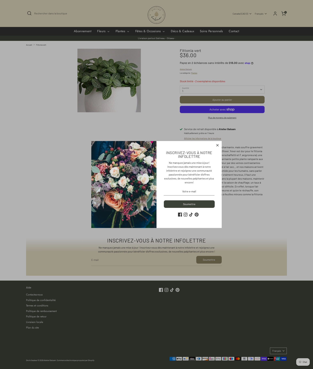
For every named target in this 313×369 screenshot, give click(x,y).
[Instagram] (185, 215)
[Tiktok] (191, 215)
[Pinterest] (197, 215)
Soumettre (189, 204)
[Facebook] (180, 215)
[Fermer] (217, 145)
